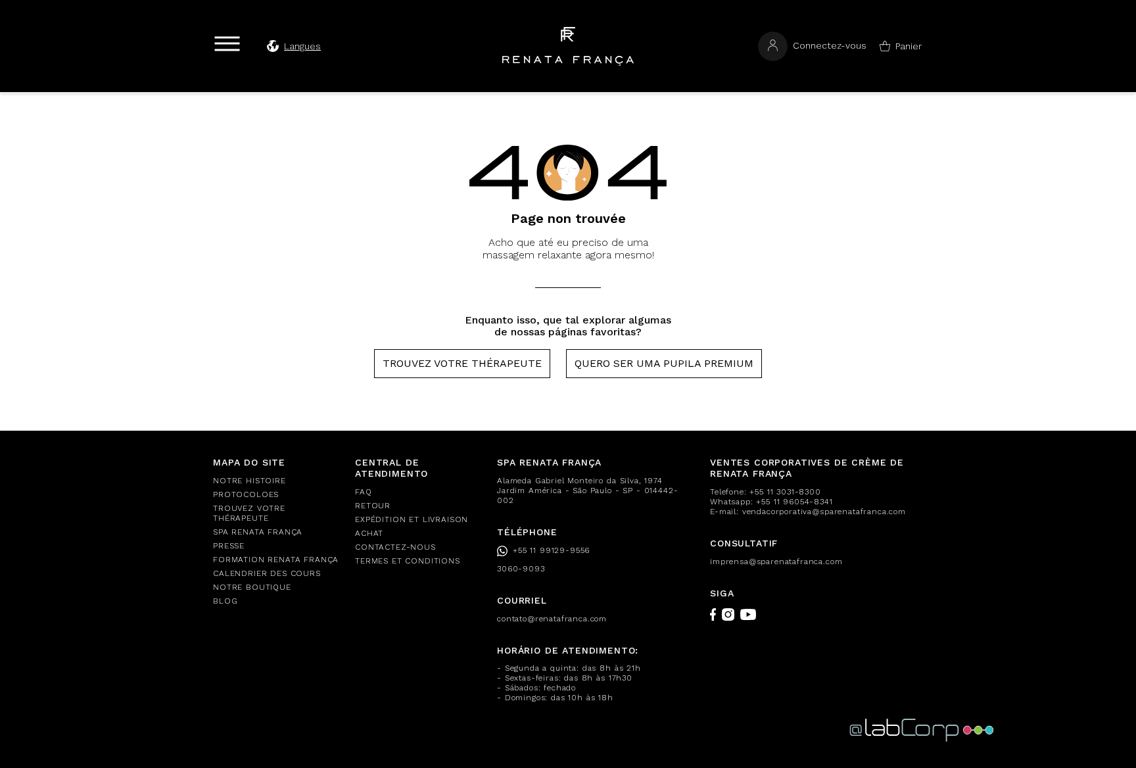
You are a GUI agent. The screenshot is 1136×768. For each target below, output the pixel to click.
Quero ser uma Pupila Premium (664, 363)
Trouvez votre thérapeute (462, 363)
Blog (225, 601)
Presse (229, 545)
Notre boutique (252, 587)
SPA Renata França (257, 532)
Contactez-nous (395, 547)
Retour (372, 505)
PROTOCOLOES (246, 494)
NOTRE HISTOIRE (249, 480)
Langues (302, 46)
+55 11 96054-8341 (794, 501)
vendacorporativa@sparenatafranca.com (824, 511)
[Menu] (227, 43)
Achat (369, 533)
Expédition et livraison (411, 519)
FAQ (363, 491)
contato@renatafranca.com (552, 618)
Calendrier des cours (267, 573)
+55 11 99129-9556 (551, 550)
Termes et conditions (407, 560)
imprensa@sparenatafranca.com (776, 561)
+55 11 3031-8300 (784, 491)
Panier (908, 46)
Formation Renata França (276, 559)
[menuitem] (276, 481)
